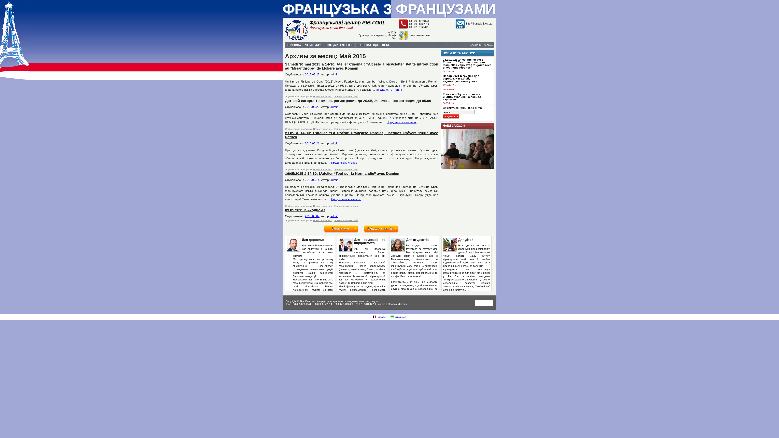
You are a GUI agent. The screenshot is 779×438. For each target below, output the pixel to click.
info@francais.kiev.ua (479, 23)
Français (381, 317)
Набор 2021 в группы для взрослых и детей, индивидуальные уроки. (461, 78)
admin (334, 74)
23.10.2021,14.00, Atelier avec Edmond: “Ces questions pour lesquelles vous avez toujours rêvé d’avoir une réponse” (467, 63)
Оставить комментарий (346, 96)
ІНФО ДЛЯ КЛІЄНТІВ (339, 45)
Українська (400, 317)
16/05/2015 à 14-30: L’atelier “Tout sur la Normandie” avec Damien (342, 174)
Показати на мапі (419, 35)
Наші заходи (454, 125)
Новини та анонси (459, 53)
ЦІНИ (385, 45)
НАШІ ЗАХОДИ (367, 45)
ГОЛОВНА (294, 45)
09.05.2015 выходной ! (305, 210)
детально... (449, 71)
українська (476, 45)
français (488, 45)
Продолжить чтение (391, 89)
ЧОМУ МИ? (313, 45)
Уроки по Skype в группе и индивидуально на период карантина (462, 96)
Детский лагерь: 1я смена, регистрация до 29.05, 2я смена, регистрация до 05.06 (358, 101)
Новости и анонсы (322, 96)
